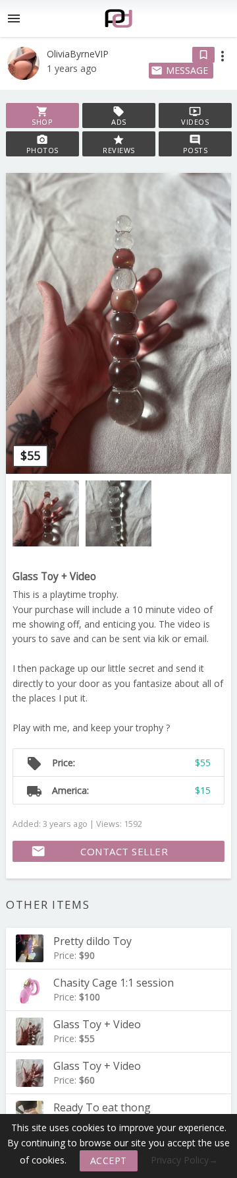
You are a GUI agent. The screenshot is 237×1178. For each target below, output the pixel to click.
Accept (108, 1160)
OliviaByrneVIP (78, 54)
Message (179, 70)
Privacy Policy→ (184, 1160)
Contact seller (99, 851)
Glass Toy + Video (54, 576)
